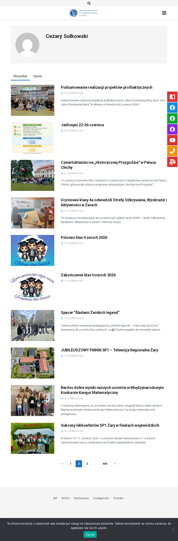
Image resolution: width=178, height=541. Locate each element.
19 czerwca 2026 (73, 318)
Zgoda (90, 534)
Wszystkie (20, 76)
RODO (65, 498)
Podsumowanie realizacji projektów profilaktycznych (106, 87)
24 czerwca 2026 (73, 93)
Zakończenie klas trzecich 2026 (88, 275)
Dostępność (101, 498)
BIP (55, 498)
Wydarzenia (81, 498)
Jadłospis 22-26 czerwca (82, 125)
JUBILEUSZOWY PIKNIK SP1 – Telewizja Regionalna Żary (109, 350)
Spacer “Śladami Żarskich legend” (90, 312)
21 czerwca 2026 (73, 173)
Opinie (37, 76)
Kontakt (118, 498)
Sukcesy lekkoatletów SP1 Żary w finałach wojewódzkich (110, 425)
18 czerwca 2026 (73, 398)
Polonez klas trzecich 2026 (84, 237)
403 (105, 463)
